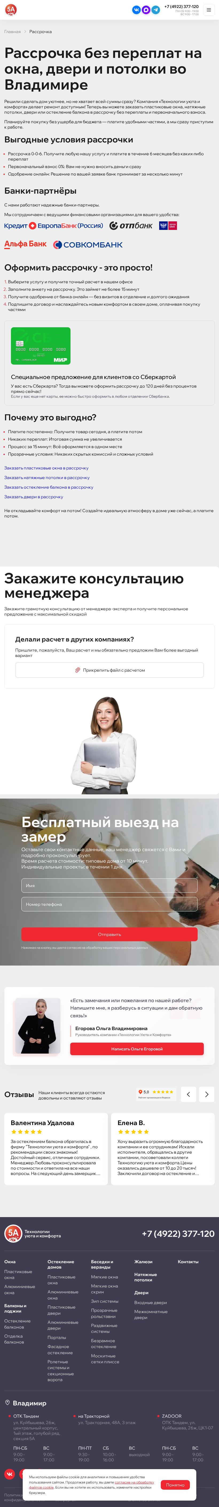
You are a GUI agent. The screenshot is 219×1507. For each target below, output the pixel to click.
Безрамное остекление (103, 1343)
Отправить (109, 934)
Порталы (57, 1337)
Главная (12, 31)
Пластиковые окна (18, 1274)
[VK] (136, 10)
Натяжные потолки (145, 1277)
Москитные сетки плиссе (105, 1358)
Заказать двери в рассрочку (33, 496)
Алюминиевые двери (63, 1325)
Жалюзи (143, 1261)
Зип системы (104, 1301)
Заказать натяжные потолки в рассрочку (47, 477)
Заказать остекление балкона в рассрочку (48, 487)
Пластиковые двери (62, 1309)
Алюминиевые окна (19, 1289)
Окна (9, 1261)
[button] (189, 1094)
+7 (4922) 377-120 (181, 6)
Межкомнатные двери (151, 1314)
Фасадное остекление (60, 1349)
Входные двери (150, 1302)
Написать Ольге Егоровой (137, 1048)
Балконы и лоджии (15, 1308)
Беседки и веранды (102, 1264)
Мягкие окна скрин (104, 1288)
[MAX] (146, 10)
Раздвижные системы (104, 1328)
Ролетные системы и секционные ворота (61, 1370)
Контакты (188, 1261)
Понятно (175, 1485)
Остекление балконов (17, 1323)
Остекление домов (61, 1264)
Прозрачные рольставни (104, 1313)
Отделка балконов (14, 1339)
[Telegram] (155, 10)
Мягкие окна (104, 1276)
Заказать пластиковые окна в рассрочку (46, 468)
